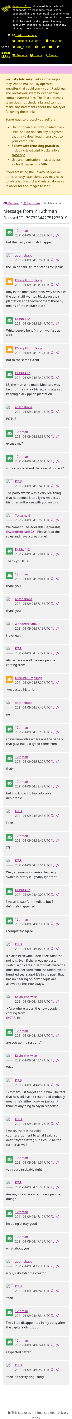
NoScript (18, 155)
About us (55, 40)
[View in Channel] (52, 235)
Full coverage (26, 35)
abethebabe (23, 255)
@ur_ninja (23, 47)
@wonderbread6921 (21, 532)
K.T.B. (18, 481)
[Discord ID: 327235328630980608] (9, 281)
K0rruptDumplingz (28, 280)
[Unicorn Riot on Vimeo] (43, 47)
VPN (44, 164)
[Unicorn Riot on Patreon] (57, 47)
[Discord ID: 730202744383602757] (9, 232)
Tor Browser (25, 164)
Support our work (28, 40)
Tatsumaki (22, 515)
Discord (13, 203)
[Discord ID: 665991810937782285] (9, 256)
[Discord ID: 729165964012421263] (9, 625)
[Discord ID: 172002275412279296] (9, 516)
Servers (21, 55)
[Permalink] (57, 235)
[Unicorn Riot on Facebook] (36, 47)
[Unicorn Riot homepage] (6, 8)
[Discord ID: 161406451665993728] (9, 482)
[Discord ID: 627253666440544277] (9, 320)
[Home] (6, 54)
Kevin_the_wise (26, 997)
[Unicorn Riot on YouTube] (50, 47)
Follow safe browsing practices (35, 146)
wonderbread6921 (28, 624)
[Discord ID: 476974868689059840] (9, 998)
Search (52, 55)
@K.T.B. (11, 1018)
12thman (33, 203)
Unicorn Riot (21, 6)
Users (37, 55)
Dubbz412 (22, 319)
